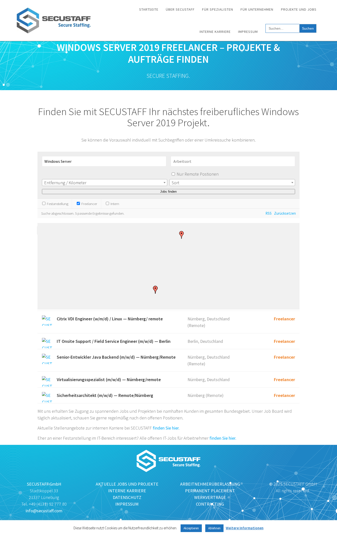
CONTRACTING (210, 504)
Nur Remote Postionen (198, 174)
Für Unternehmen (257, 9)
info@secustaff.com (44, 511)
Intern (114, 203)
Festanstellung (57, 203)
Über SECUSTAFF (180, 9)
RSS (268, 213)
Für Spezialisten (217, 9)
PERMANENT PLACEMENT (210, 491)
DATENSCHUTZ (127, 497)
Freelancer (89, 203)
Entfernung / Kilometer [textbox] (65, 182)
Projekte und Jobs (299, 9)
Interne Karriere (215, 31)
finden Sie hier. (166, 428)
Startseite (148, 9)
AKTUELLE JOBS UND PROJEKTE (127, 484)
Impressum (248, 31)
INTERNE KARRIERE (127, 491)
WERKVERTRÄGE (210, 497)
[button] (182, 235)
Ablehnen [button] (214, 528)
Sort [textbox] (175, 182)
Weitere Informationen (244, 528)
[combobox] (105, 182)
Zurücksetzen (285, 213)
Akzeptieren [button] (191, 528)
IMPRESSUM (127, 504)
